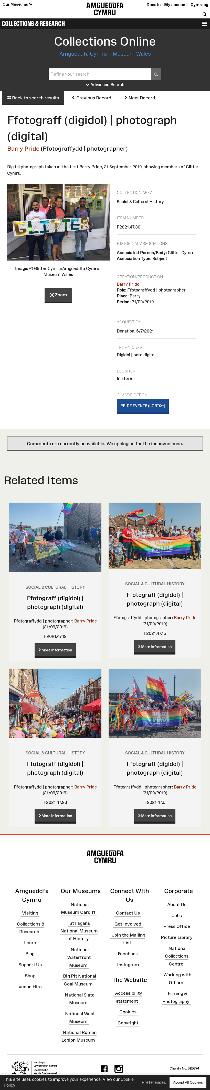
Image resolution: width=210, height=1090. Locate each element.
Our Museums (16, 4)
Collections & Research (33, 23)
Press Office (176, 926)
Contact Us (128, 913)
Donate (153, 4)
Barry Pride (23, 148)
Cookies (127, 1011)
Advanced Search (106, 84)
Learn (30, 942)
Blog (30, 953)
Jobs (177, 915)
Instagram (128, 964)
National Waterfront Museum (79, 957)
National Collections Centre (176, 956)
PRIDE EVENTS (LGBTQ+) (142, 405)
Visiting (30, 913)
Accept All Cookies (188, 1082)
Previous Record (93, 97)
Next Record (141, 97)
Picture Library (177, 937)
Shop (30, 975)
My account (175, 4)
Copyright (128, 1022)
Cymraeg (199, 4)
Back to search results (35, 97)
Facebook (128, 953)
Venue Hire (30, 986)
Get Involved (127, 924)
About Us (176, 904)
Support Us (30, 964)
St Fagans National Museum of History (79, 931)
